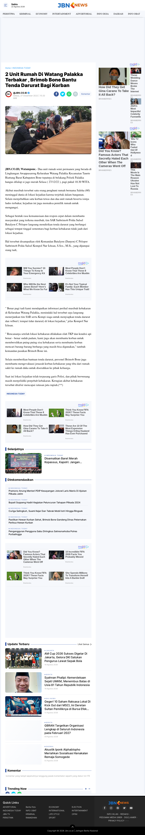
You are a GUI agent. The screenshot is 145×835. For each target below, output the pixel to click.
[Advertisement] (72, 40)
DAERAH (118, 13)
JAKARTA (50, 650)
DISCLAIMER (130, 817)
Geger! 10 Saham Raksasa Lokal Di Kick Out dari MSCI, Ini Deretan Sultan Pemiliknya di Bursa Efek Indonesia (67, 705)
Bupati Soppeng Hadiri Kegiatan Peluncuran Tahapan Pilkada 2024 (44, 502)
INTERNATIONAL (57, 810)
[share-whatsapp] (69, 94)
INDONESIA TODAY (16, 393)
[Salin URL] (75, 94)
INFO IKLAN (112, 814)
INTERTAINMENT (61, 13)
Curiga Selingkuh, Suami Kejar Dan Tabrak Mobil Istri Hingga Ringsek (46, 511)
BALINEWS (51, 698)
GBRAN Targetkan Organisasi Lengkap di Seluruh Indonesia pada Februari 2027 (64, 729)
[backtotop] (72, 827)
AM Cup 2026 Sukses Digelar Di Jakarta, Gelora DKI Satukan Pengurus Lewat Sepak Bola (65, 657)
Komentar (85, 94)
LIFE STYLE (54, 814)
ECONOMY (42, 13)
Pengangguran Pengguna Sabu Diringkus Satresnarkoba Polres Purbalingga (43, 533)
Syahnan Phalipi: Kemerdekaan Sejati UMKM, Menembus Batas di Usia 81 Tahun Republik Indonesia (67, 681)
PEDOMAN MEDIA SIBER (110, 817)
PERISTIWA (9, 13)
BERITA (49, 674)
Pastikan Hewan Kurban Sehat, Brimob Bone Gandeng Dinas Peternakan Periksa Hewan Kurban (47, 521)
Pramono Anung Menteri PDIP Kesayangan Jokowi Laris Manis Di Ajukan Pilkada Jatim (48, 492)
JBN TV (6, 814)
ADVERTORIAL (84, 13)
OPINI (74, 814)
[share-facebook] (56, 94)
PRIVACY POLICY (116, 820)
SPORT (52, 817)
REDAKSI (124, 814)
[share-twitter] (62, 94)
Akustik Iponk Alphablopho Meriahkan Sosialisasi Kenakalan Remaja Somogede (66, 753)
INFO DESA (103, 13)
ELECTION (77, 807)
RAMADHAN (31, 817)
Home (8, 68)
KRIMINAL (25, 13)
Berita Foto (31, 807)
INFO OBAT (134, 13)
